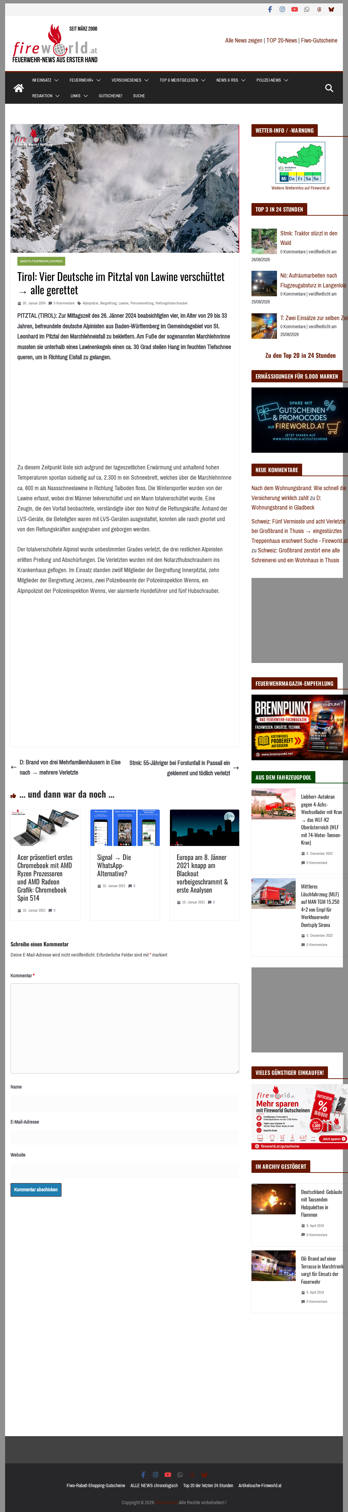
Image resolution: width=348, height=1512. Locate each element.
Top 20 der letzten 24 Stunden (208, 1485)
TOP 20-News (282, 40)
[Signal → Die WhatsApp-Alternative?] (125, 814)
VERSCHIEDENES (126, 80)
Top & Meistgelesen (179, 80)
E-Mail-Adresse (25, 1122)
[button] (55, 80)
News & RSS (227, 80)
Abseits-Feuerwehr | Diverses (41, 261)
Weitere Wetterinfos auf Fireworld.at (301, 188)
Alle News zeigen (243, 40)
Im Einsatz (41, 80)
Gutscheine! (110, 96)
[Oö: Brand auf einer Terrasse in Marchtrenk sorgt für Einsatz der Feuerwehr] (273, 1281)
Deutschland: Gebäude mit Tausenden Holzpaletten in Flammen (321, 1203)
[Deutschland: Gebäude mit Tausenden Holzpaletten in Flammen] (273, 1215)
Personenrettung (142, 303)
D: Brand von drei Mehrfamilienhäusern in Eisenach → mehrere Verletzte (70, 767)
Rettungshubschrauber (172, 303)
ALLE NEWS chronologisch (154, 1485)
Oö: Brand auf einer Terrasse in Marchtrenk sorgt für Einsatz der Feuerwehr (322, 1270)
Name (16, 1087)
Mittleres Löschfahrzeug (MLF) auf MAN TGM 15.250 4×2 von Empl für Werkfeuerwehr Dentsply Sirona (320, 905)
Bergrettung (108, 303)
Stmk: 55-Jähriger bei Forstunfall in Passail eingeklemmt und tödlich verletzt (179, 768)
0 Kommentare (64, 303)
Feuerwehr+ (81, 80)
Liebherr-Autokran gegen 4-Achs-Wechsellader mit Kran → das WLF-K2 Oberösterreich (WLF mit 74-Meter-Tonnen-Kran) (321, 819)
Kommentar (23, 975)
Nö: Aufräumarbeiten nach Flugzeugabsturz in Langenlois (313, 280)
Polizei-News (269, 80)
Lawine (123, 303)
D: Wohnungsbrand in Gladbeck (286, 503)
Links (76, 96)
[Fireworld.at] (19, 88)
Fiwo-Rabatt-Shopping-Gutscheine (96, 1485)
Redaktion (42, 96)
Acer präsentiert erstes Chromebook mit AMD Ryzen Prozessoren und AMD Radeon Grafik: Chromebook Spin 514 (44, 877)
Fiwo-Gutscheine (319, 40)
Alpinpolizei (90, 303)
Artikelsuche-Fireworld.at (260, 1485)
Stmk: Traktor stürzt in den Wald (308, 238)
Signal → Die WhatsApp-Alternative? (114, 865)
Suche (139, 96)
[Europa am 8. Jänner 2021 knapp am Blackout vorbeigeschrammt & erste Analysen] (204, 814)
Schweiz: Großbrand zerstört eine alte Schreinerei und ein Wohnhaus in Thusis (295, 555)
